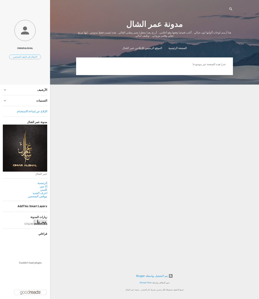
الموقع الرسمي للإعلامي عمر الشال (142, 48)
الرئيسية (42, 183)
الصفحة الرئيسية (177, 48)
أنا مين (43, 186)
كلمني (43, 189)
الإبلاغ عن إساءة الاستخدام (32, 111)
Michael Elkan (146, 283)
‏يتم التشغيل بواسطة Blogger (152, 276)
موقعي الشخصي (37, 196)
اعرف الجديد (40, 193)
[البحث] (231, 9)
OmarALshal (25, 48)
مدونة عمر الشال (154, 24)
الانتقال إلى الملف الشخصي (25, 57)
